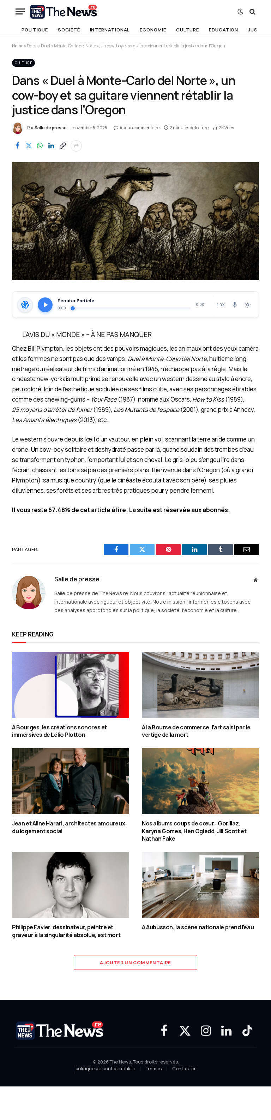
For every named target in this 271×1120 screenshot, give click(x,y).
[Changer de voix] (235, 305)
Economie (153, 29)
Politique (35, 29)
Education (223, 29)
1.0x (221, 304)
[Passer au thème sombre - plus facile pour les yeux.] (240, 11)
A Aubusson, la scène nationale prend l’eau (198, 927)
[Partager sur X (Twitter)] (28, 146)
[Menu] (20, 11)
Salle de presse (51, 128)
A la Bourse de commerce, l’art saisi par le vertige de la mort (196, 731)
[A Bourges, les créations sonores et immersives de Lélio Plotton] (70, 685)
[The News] (63, 11)
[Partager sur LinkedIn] (51, 146)
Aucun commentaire (139, 128)
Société (69, 29)
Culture (187, 29)
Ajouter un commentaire (135, 962)
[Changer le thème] (248, 305)
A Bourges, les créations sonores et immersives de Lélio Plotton (59, 731)
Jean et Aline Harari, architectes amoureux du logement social (68, 827)
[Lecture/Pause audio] (45, 304)
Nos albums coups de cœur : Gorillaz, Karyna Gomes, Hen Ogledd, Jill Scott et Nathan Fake (194, 831)
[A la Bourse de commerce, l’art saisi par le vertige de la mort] (200, 685)
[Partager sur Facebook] (17, 146)
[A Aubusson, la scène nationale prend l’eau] (200, 885)
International (110, 29)
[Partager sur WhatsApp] (40, 146)
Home (17, 46)
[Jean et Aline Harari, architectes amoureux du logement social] (70, 781)
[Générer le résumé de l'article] (25, 305)
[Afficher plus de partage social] (76, 146)
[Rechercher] (251, 11)
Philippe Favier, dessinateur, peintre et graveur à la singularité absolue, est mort (66, 931)
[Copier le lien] (62, 146)
